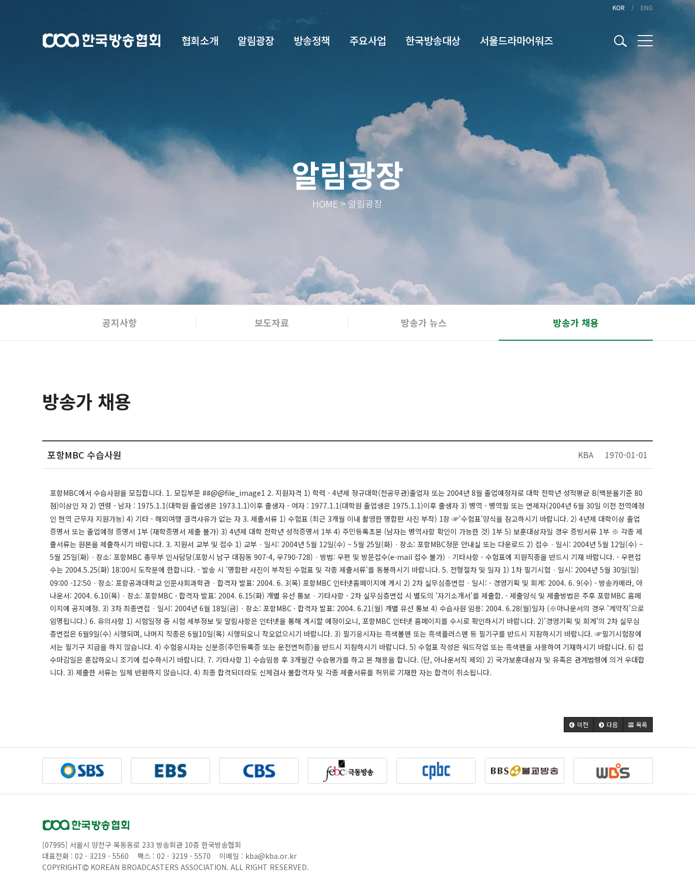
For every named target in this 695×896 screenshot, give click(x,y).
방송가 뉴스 (424, 322)
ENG (647, 7)
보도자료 (271, 322)
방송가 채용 (576, 322)
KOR (619, 7)
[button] (579, 724)
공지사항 (119, 322)
